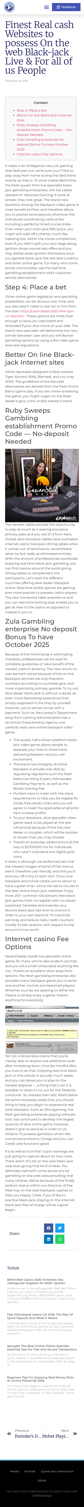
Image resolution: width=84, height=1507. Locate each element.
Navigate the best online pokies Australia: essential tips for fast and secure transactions (42, 1347)
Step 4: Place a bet (32, 110)
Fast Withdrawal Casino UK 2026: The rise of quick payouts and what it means (40, 1316)
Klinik (42, 1480)
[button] (47, 7)
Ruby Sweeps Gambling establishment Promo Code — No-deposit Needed (45, 130)
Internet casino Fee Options (39, 154)
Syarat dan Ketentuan (57, 1471)
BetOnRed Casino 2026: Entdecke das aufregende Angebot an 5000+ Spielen (36, 1281)
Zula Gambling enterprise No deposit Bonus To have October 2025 (42, 144)
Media (14, 1471)
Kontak (30, 1471)
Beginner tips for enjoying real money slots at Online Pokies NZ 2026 (40, 1379)
